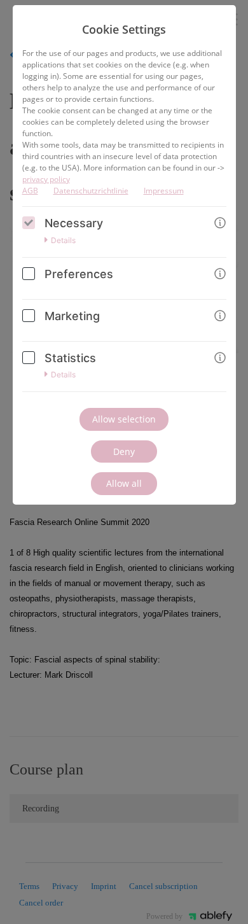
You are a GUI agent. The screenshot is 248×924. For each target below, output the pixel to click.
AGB (30, 190)
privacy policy (46, 179)
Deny (124, 451)
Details (63, 240)
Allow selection (124, 419)
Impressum (164, 190)
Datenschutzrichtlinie (90, 190)
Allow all (124, 483)
